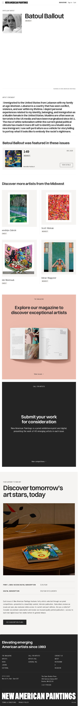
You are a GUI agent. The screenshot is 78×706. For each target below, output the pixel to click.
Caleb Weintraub (7, 280)
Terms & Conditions (9, 702)
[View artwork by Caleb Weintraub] (18, 258)
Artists (4, 658)
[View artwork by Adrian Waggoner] (58, 257)
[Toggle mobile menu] (3, 3)
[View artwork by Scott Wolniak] (58, 207)
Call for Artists (34, 655)
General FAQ (32, 661)
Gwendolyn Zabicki (8, 230)
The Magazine (7, 655)
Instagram (58, 661)
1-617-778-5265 (46, 684)
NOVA (3, 661)
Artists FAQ (32, 658)
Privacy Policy (24, 702)
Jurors (4, 664)
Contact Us (59, 655)
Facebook (58, 668)
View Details (66, 165)
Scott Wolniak (47, 228)
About (57, 658)
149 (26, 151)
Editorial (5, 668)
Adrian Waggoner (48, 278)
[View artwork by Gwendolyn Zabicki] (18, 208)
